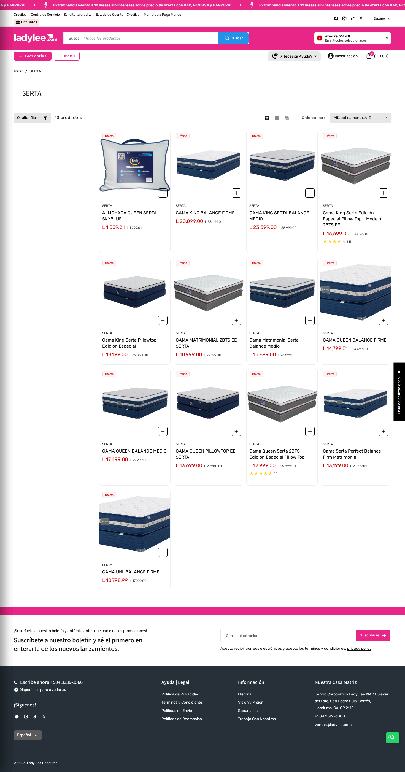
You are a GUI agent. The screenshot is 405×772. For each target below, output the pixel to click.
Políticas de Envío (176, 710)
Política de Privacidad (180, 694)
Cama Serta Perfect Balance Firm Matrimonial (352, 454)
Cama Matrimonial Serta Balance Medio (274, 342)
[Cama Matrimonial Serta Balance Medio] (282, 292)
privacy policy (359, 648)
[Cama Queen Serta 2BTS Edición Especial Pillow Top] (282, 403)
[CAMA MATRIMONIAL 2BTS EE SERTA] (208, 292)
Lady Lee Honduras (42, 763)
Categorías (36, 56)
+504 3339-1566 (66, 682)
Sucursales (248, 710)
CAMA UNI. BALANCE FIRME (131, 572)
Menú (69, 56)
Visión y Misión (250, 702)
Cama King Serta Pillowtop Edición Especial (129, 342)
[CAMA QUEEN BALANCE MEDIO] (134, 403)
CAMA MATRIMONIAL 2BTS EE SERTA (206, 342)
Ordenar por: (313, 117)
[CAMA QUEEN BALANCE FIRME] (355, 292)
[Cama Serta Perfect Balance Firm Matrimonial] (355, 403)
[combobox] (156, 38)
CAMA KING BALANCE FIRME (205, 212)
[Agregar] (163, 193)
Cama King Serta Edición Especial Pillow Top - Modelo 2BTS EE (352, 219)
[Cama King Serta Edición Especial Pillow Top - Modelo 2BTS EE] (355, 165)
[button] (377, 56)
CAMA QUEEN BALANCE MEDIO (134, 451)
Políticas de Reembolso (181, 719)
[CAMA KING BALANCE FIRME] (208, 165)
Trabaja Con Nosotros (257, 719)
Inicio (18, 71)
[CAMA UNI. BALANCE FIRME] (134, 524)
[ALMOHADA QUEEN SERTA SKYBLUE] (134, 165)
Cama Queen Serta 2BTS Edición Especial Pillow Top (277, 454)
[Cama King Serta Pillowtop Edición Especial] (134, 292)
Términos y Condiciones (182, 702)
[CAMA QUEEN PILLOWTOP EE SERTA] (208, 403)
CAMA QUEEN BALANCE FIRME (355, 339)
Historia (245, 694)
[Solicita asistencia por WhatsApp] (392, 737)
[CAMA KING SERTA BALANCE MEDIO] (282, 165)
